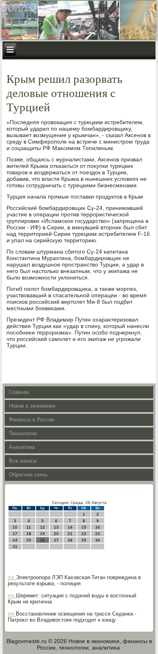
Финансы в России (31, 420)
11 (28, 527)
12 (42, 527)
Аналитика (22, 447)
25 (28, 540)
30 (97, 540)
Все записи (22, 461)
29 (83, 540)
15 (83, 527)
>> (12, 577)
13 (56, 527)
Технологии (23, 433)
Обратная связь (28, 475)
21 (70, 533)
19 (42, 533)
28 (70, 540)
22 (83, 533)
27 (56, 540)
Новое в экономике (32, 406)
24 (15, 540)
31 (15, 546)
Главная (19, 392)
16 (97, 527)
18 (28, 533)
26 (42, 540)
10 (15, 527)
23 (97, 533)
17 (15, 533)
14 (70, 527)
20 (56, 533)
